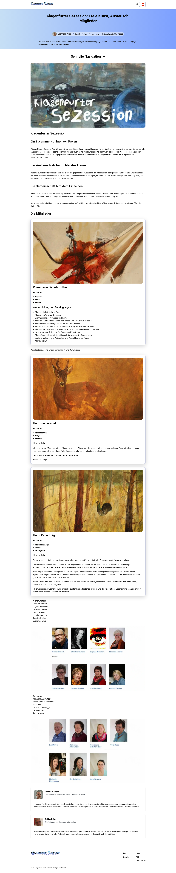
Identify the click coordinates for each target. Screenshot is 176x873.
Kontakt (126, 857)
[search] (137, 4)
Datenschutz (140, 861)
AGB (137, 857)
